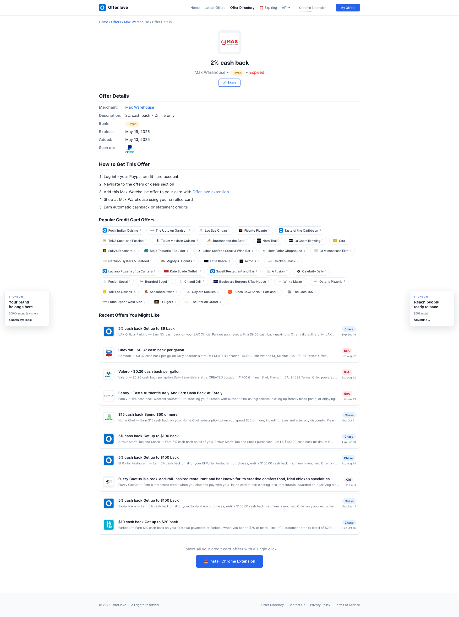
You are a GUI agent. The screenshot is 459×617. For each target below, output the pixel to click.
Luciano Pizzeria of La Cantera (131, 271)
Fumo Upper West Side (126, 302)
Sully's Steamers (121, 251)
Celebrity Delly (314, 271)
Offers (116, 22)
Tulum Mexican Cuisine (179, 241)
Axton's (252, 261)
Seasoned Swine (163, 292)
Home (195, 7)
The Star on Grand (206, 302)
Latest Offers (214, 7)
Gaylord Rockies (205, 292)
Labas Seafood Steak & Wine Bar (228, 251)
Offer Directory (242, 7)
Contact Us (297, 605)
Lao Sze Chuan (217, 230)
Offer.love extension (210, 191)
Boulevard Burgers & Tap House (244, 281)
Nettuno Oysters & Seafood (130, 261)
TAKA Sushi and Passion (127, 241)
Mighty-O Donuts (180, 261)
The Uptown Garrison (173, 230)
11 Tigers (168, 302)
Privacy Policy (320, 605)
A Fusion (279, 271)
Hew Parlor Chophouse (286, 251)
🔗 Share (229, 83)
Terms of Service (347, 605)
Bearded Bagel (157, 281)
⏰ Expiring (268, 7)
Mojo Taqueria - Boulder (169, 251)
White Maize (294, 281)
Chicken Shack (285, 261)
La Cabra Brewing (309, 241)
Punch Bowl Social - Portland (256, 292)
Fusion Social (119, 281)
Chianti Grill (194, 281)
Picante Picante (257, 230)
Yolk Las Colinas (121, 292)
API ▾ (286, 7)
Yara (343, 241)
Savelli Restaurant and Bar (236, 271)
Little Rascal (220, 261)
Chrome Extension (313, 8)
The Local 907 (304, 292)
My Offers (347, 8)
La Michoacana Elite (335, 251)
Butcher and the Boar (230, 241)
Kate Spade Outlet (185, 271)
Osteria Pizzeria (332, 281)
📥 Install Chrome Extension (229, 561)
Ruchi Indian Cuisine (124, 230)
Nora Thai (271, 241)
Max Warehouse (136, 22)
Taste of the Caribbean (302, 230)
